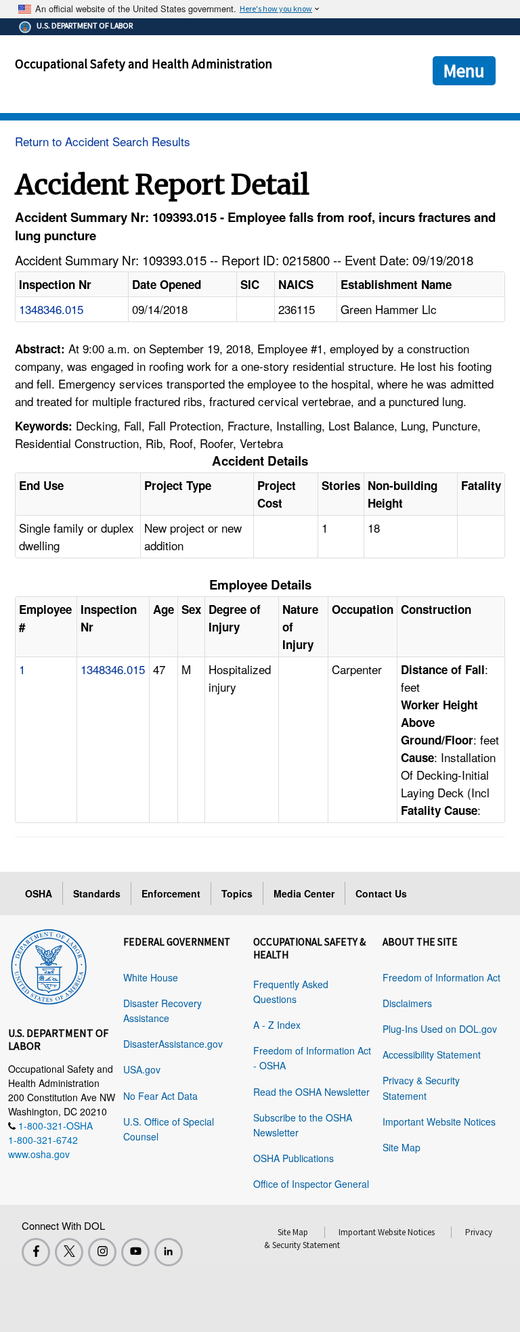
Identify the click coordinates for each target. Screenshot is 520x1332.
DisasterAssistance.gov (173, 1043)
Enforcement (171, 893)
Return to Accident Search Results (102, 141)
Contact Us (381, 893)
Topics (237, 893)
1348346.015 (51, 309)
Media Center (304, 893)
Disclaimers (407, 1003)
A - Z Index (277, 1024)
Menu (464, 70)
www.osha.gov (39, 1154)
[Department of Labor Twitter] (69, 1252)
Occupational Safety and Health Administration (143, 64)
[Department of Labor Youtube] (135, 1252)
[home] (48, 964)
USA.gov (141, 1069)
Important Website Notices (439, 1121)
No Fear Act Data (160, 1096)
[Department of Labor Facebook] (36, 1252)
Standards (97, 893)
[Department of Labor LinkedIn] (168, 1252)
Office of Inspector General (311, 1184)
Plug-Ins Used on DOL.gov (440, 1029)
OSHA (38, 893)
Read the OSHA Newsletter (311, 1091)
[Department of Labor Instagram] (102, 1252)
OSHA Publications (293, 1158)
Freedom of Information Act (441, 977)
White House (150, 977)
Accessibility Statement (432, 1054)
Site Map (401, 1147)
